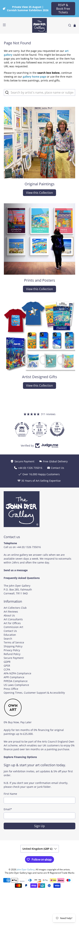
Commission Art (13, 627)
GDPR (7, 661)
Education (10, 634)
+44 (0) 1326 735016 (29, 547)
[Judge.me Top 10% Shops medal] (57, 429)
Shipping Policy (13, 646)
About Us (9, 615)
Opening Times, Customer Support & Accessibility (34, 692)
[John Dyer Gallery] (39, 25)
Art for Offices (12, 623)
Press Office (11, 689)
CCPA (7, 669)
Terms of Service (14, 642)
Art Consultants (13, 619)
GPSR (7, 665)
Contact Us (10, 631)
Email (8, 809)
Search (8, 638)
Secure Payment (14, 658)
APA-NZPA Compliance (17, 673)
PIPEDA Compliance (16, 681)
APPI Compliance (14, 677)
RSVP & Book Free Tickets (63, 8)
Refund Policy (12, 654)
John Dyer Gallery (26, 869)
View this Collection (39, 193)
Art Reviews (11, 611)
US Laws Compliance (16, 685)
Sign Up (39, 826)
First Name (10, 793)
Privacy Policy (12, 650)
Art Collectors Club (15, 607)
